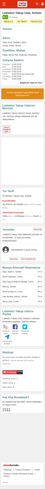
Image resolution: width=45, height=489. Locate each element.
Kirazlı (36, 216)
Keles (11, 45)
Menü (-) (8, 21)
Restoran (32, 55)
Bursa (18, 45)
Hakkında (8, 470)
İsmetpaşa (19, 216)
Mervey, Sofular (9, 287)
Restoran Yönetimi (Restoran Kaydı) (18, 474)
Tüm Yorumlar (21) (28, 259)
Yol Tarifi (21, 21)
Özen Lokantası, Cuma (12, 277)
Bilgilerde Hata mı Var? (31, 83)
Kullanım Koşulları (22, 470)
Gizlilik (37, 470)
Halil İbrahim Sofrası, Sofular (14, 296)
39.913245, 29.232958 (12, 204)
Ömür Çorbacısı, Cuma (12, 292)
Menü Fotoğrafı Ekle (6, 129)
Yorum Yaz (38, 229)
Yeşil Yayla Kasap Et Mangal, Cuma (17, 282)
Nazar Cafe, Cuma (10, 301)
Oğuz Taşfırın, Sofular (11, 272)
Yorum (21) (36, 21)
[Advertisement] (22, 161)
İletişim (6, 476)
